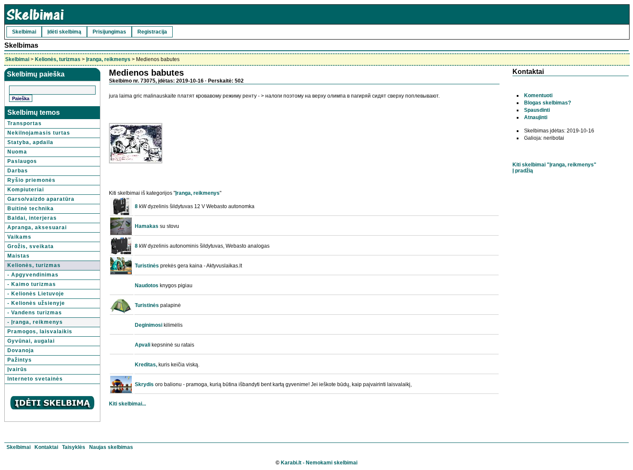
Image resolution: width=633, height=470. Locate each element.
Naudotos (146, 286)
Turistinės (147, 266)
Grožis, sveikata (30, 246)
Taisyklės (73, 447)
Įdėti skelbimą (64, 32)
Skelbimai (24, 32)
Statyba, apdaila (30, 142)
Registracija (152, 32)
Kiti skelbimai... (127, 404)
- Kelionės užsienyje (36, 303)
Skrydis (144, 384)
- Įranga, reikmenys (35, 322)
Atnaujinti (535, 117)
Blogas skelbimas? (547, 103)
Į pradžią (522, 171)
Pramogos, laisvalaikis (39, 332)
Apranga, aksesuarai (37, 227)
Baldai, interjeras (32, 218)
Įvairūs (17, 369)
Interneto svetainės (35, 379)
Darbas (17, 171)
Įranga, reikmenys (108, 59)
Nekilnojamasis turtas (38, 133)
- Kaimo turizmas (31, 284)
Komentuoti (538, 95)
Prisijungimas (109, 32)
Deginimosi (148, 325)
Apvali (142, 345)
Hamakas (146, 226)
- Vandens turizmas (34, 313)
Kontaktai (46, 447)
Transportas (24, 123)
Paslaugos (22, 161)
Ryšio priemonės (31, 180)
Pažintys (19, 360)
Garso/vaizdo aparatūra (40, 199)
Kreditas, (146, 365)
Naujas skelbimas (111, 447)
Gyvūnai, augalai (31, 341)
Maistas (18, 256)
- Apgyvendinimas (33, 275)
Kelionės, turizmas (58, 59)
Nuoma (17, 152)
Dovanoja (20, 350)
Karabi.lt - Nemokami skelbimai (319, 463)
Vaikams (19, 237)
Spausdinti (537, 110)
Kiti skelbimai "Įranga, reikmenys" (554, 165)
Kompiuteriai (25, 190)
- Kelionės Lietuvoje (35, 294)
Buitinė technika (30, 209)
